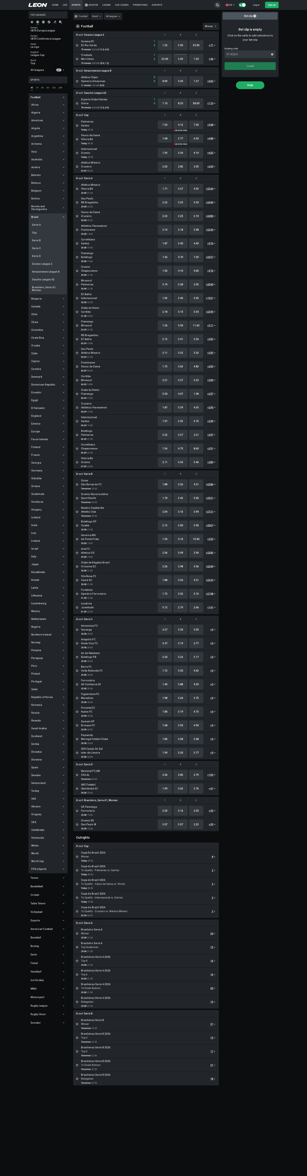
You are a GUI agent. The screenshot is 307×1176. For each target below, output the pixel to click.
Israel (34, 548)
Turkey (35, 790)
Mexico (35, 611)
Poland (35, 673)
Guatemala (37, 494)
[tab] (32, 22)
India (34, 525)
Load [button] (250, 66)
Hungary (36, 509)
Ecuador (36, 392)
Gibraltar (36, 478)
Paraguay (37, 658)
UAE (33, 798)
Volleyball (37, 912)
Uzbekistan (38, 830)
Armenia (36, 143)
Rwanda (36, 720)
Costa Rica (37, 337)
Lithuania (36, 595)
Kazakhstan (38, 572)
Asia (34, 151)
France (35, 454)
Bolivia (35, 198)
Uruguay (36, 814)
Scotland (36, 736)
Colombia (37, 329)
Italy (33, 556)
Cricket (35, 894)
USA (33, 822)
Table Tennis (38, 903)
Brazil (35, 217)
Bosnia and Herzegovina (39, 208)
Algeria (35, 112)
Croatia (35, 345)
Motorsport (37, 997)
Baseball (36, 937)
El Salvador (38, 408)
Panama (36, 650)
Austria (35, 167)
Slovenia (36, 759)
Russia (35, 712)
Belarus (36, 182)
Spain (34, 767)
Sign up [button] (272, 5)
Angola (35, 128)
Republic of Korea (42, 697)
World (35, 853)
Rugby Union (38, 1014)
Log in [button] (256, 5)
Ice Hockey (37, 980)
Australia (36, 159)
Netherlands (38, 619)
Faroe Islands (39, 439)
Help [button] (250, 85)
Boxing (35, 946)
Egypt (34, 400)
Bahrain (36, 175)
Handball (36, 971)
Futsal (34, 963)
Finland (35, 447)
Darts (34, 954)
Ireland (35, 540)
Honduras (37, 501)
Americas (37, 120)
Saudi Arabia (39, 728)
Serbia (35, 744)
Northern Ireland (41, 634)
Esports (35, 920)
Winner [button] (209, 26)
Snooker (36, 1022)
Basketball (37, 886)
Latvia (34, 587)
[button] (217, 5)
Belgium (36, 190)
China (34, 322)
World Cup (37, 861)
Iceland (35, 517)
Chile (34, 314)
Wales (35, 845)
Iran (33, 533)
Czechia (36, 369)
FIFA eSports (39, 869)
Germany (36, 470)
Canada (36, 306)
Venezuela (37, 837)
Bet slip (249, 16)
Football (36, 97)
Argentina (37, 136)
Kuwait (35, 580)
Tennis (35, 877)
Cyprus (35, 361)
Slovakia (36, 751)
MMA (34, 988)
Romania (36, 705)
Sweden (36, 775)
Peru (34, 665)
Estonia (35, 423)
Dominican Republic (43, 384)
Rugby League (39, 1005)
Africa (35, 104)
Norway (36, 642)
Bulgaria (36, 298)
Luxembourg (39, 603)
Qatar (34, 689)
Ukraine (36, 806)
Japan (35, 564)
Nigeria (35, 626)
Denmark (36, 376)
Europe (35, 431)
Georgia (36, 462)
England (36, 415)
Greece (35, 486)
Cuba (34, 353)
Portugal (36, 681)
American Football (42, 929)
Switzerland (38, 783)
